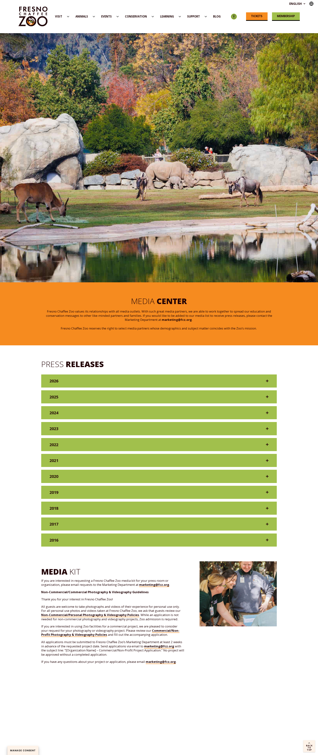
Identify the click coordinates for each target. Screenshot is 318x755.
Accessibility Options (234, 16)
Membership (286, 16)
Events (106, 16)
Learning (167, 16)
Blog (217, 16)
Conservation (136, 16)
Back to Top (309, 747)
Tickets (256, 16)
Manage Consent (23, 750)
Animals (81, 16)
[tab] (159, 381)
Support (193, 16)
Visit (58, 16)
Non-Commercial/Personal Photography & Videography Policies (90, 615)
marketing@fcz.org (177, 320)
